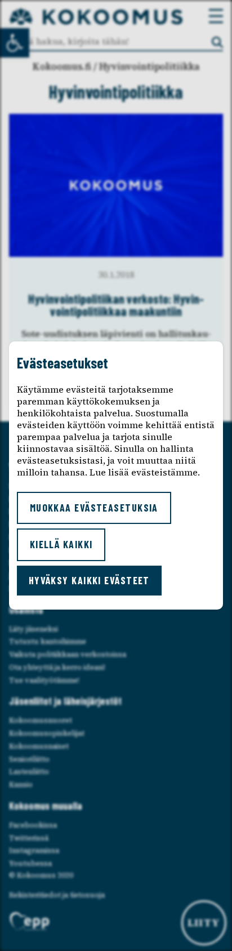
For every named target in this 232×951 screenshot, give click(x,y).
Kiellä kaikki (61, 544)
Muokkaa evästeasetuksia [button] (94, 507)
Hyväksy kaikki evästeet (89, 580)
